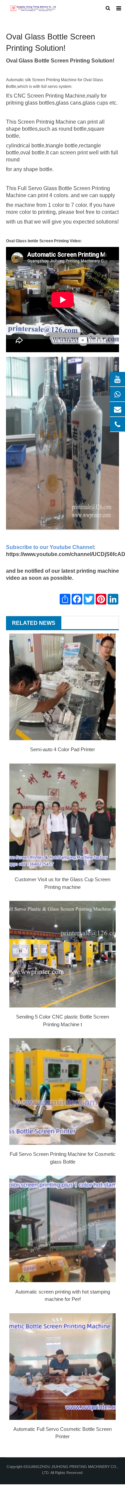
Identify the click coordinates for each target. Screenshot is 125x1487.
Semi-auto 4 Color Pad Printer (62, 749)
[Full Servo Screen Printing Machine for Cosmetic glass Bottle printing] (62, 1091)
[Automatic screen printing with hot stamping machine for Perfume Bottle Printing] (62, 1229)
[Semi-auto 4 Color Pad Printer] (62, 687)
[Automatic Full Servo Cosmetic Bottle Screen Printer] (62, 1366)
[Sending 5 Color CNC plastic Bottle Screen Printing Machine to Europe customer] (62, 954)
